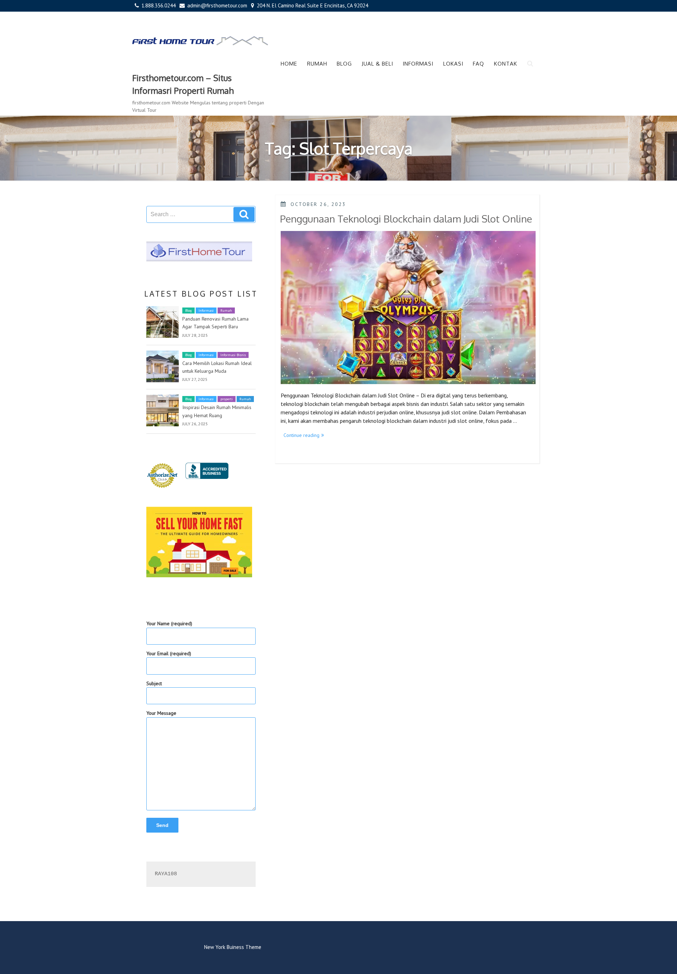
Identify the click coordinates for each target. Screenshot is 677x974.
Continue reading (305, 436)
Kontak (505, 63)
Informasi (418, 63)
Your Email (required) (168, 653)
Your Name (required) (169, 623)
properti (226, 399)
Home (289, 63)
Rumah (317, 63)
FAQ (478, 63)
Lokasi (453, 63)
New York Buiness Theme (232, 947)
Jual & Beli (377, 63)
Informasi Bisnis (233, 355)
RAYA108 (166, 874)
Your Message (161, 713)
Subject (154, 683)
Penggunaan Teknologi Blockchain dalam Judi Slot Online (406, 218)
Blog (344, 63)
